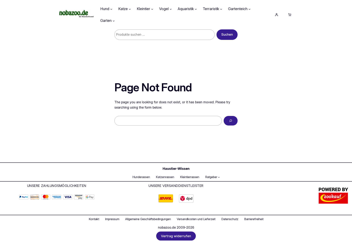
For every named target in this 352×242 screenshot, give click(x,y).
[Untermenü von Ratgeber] (219, 177)
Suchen (227, 34)
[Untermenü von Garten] (114, 20)
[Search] (231, 121)
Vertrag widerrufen (176, 236)
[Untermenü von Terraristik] (221, 9)
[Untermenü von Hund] (111, 9)
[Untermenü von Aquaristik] (196, 9)
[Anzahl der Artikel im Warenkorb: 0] (289, 14)
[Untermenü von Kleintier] (152, 9)
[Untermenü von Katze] (130, 9)
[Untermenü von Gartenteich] (249, 9)
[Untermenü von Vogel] (171, 9)
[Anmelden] (276, 14)
